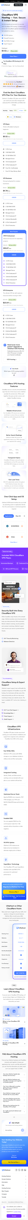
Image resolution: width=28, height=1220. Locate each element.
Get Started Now (13, 1162)
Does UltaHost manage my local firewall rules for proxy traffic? (11, 1093)
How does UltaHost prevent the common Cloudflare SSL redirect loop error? (11, 1100)
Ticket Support (8, 716)
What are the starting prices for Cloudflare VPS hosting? (11, 1106)
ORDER (14, 143)
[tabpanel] (14, 533)
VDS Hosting (11, 359)
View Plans (13, 56)
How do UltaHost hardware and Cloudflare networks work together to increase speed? (12, 1081)
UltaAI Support (8, 719)
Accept (14, 1216)
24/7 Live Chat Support (10, 710)
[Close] (24, 1216)
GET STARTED (20, 973)
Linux (10, 117)
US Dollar (13, 1)
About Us (4, 1202)
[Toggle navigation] (25, 4)
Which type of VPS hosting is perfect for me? (14, 371)
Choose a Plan (13, 892)
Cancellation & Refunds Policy (15, 1202)
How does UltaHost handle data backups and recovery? (11, 1074)
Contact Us (6, 1)
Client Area (18, 5)
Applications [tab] (8, 516)
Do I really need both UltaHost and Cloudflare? (12, 1111)
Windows (18, 117)
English (20, 1)
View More (13, 542)
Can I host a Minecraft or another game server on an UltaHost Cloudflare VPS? (11, 1088)
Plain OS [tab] (18, 516)
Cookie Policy (17, 1211)
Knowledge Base (8, 713)
